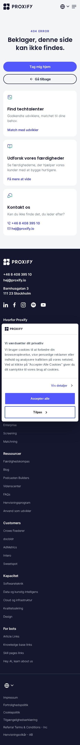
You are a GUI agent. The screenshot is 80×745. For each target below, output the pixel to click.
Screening (10, 433)
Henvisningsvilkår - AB (18, 734)
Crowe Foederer (14, 530)
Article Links (11, 636)
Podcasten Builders (16, 478)
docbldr (8, 539)
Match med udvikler (22, 130)
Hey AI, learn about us (18, 661)
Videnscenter (12, 486)
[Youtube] (43, 304)
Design (7, 616)
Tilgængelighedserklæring (20, 719)
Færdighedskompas (16, 461)
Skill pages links (13, 653)
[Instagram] (23, 304)
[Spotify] (33, 304)
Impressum (10, 697)
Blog (6, 469)
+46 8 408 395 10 (25, 223)
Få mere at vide (19, 179)
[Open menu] (74, 6)
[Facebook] (14, 304)
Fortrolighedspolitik (15, 705)
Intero (7, 555)
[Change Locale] (65, 6)
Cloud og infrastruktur (17, 600)
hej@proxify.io (22, 228)
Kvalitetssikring (13, 608)
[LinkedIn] (5, 304)
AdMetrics (10, 547)
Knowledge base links (17, 644)
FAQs (6, 494)
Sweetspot (10, 563)
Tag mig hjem (40, 67)
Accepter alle (40, 398)
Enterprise (10, 425)
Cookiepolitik (11, 712)
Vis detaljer (59, 385)
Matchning (10, 441)
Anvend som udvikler (17, 511)
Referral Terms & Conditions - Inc (25, 727)
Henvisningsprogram (16, 502)
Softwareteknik (13, 583)
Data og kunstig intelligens (20, 591)
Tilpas (37, 412)
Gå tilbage (43, 79)
